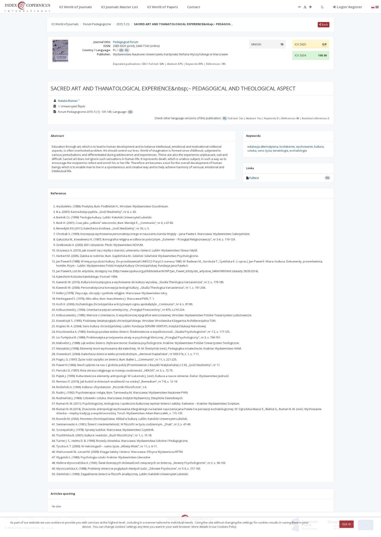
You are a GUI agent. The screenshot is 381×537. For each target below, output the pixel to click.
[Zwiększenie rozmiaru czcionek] (312, 7)
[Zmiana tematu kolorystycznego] (322, 7)
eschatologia (298, 150)
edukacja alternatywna (262, 147)
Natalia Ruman (68, 101)
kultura (319, 147)
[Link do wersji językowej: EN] (377, 7)
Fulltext (254, 178)
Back (324, 24)
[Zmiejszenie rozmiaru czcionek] (297, 7)
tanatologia (280, 150)
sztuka (251, 150)
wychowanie (304, 147)
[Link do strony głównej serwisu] (27, 6)
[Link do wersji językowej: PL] (373, 7)
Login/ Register (349, 7)
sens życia (265, 150)
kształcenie (287, 147)
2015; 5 (122, 24)
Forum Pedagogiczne (97, 24)
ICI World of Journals (65, 24)
